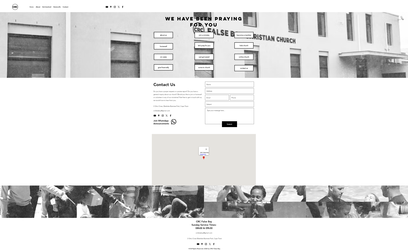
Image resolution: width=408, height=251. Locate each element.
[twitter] (118, 7)
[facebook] (122, 7)
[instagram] (114, 7)
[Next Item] (404, 202)
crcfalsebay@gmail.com (161, 111)
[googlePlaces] (110, 7)
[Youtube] (107, 7)
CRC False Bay (204, 221)
